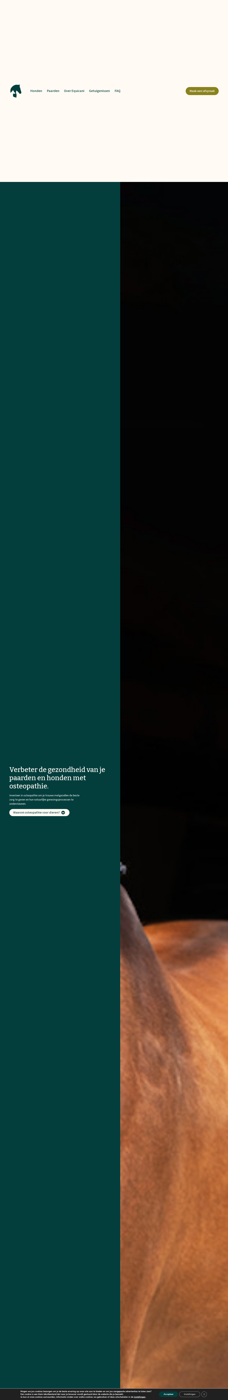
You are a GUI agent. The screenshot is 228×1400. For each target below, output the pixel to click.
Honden (36, 91)
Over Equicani (74, 91)
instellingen (139, 1397)
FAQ (117, 91)
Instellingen (189, 1394)
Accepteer (168, 1394)
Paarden (53, 91)
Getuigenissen (99, 91)
